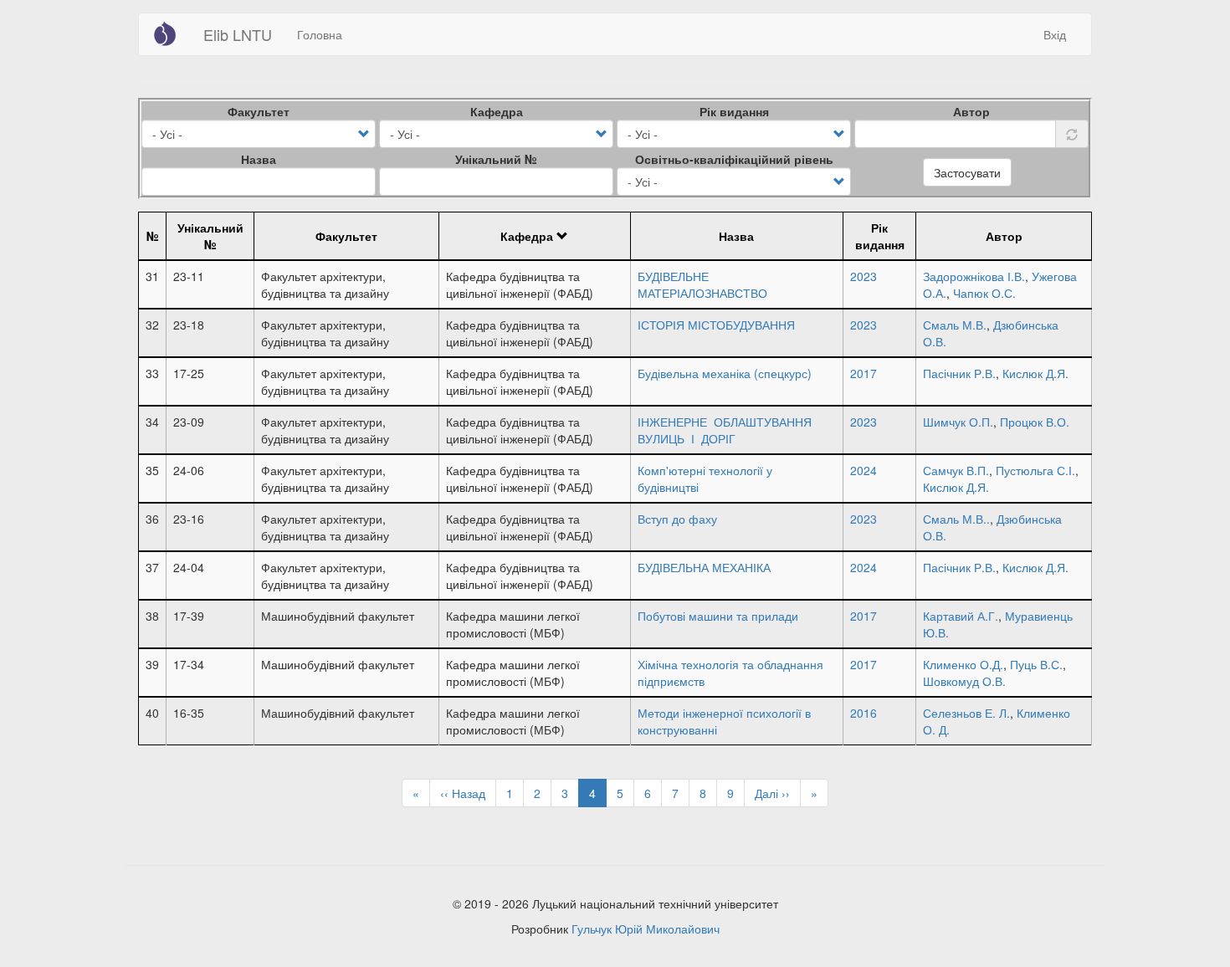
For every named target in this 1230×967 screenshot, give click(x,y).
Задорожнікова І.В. (974, 276)
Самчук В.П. (956, 470)
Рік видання (734, 111)
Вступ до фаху (677, 518)
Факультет (259, 111)
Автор (971, 111)
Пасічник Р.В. (959, 373)
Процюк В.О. (1034, 421)
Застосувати (967, 172)
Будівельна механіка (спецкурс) (725, 373)
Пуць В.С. (1036, 664)
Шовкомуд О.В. (964, 681)
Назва (258, 159)
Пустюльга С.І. (1035, 470)
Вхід (1054, 34)
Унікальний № (496, 159)
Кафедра (496, 111)
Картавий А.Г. (960, 615)
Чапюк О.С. (984, 292)
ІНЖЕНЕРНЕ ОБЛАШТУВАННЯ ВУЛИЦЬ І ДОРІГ (725, 430)
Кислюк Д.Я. (1035, 373)
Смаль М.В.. (956, 518)
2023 (863, 276)
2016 (863, 712)
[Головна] (171, 33)
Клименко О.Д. (963, 664)
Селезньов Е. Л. (966, 712)
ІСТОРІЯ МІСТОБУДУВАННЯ (716, 324)
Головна (319, 34)
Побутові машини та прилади (718, 615)
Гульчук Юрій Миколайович (645, 928)
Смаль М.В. (955, 324)
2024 (863, 470)
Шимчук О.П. (958, 421)
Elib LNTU (237, 34)
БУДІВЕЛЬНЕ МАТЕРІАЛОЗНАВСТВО (702, 284)
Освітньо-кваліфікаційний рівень (734, 159)
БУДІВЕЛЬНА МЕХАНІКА (704, 567)
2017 (863, 373)
